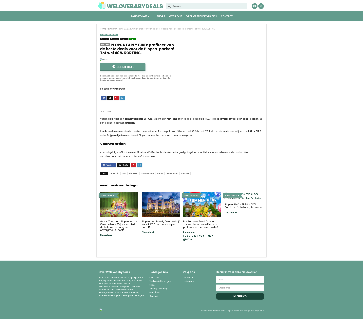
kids (124, 173)
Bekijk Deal (125, 67)
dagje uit (114, 173)
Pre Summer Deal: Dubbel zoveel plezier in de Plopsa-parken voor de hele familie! (200, 224)
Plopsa (132, 39)
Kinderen (112, 28)
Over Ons (175, 16)
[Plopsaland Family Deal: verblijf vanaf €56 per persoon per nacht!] (161, 194)
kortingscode (147, 173)
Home (103, 28)
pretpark (185, 173)
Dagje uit (124, 39)
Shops (161, 16)
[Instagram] (261, 6)
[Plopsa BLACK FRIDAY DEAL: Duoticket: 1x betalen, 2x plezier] (244, 194)
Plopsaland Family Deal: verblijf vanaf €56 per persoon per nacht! (161, 224)
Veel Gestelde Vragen (201, 16)
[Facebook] (255, 6)
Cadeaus (114, 39)
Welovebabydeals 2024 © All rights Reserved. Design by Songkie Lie (232, 310)
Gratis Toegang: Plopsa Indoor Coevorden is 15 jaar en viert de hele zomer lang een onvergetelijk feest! (118, 226)
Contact (227, 16)
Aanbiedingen (140, 16)
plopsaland (172, 173)
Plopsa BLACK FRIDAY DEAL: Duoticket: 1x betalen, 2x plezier (243, 206)
